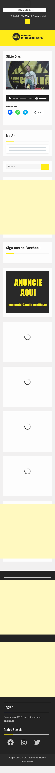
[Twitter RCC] (16, 26)
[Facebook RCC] (5, 26)
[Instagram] (11, 26)
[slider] (43, 98)
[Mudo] (36, 98)
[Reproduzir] (10, 98)
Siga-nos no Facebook (23, 248)
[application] (27, 98)
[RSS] (22, 26)
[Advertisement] (27, 207)
